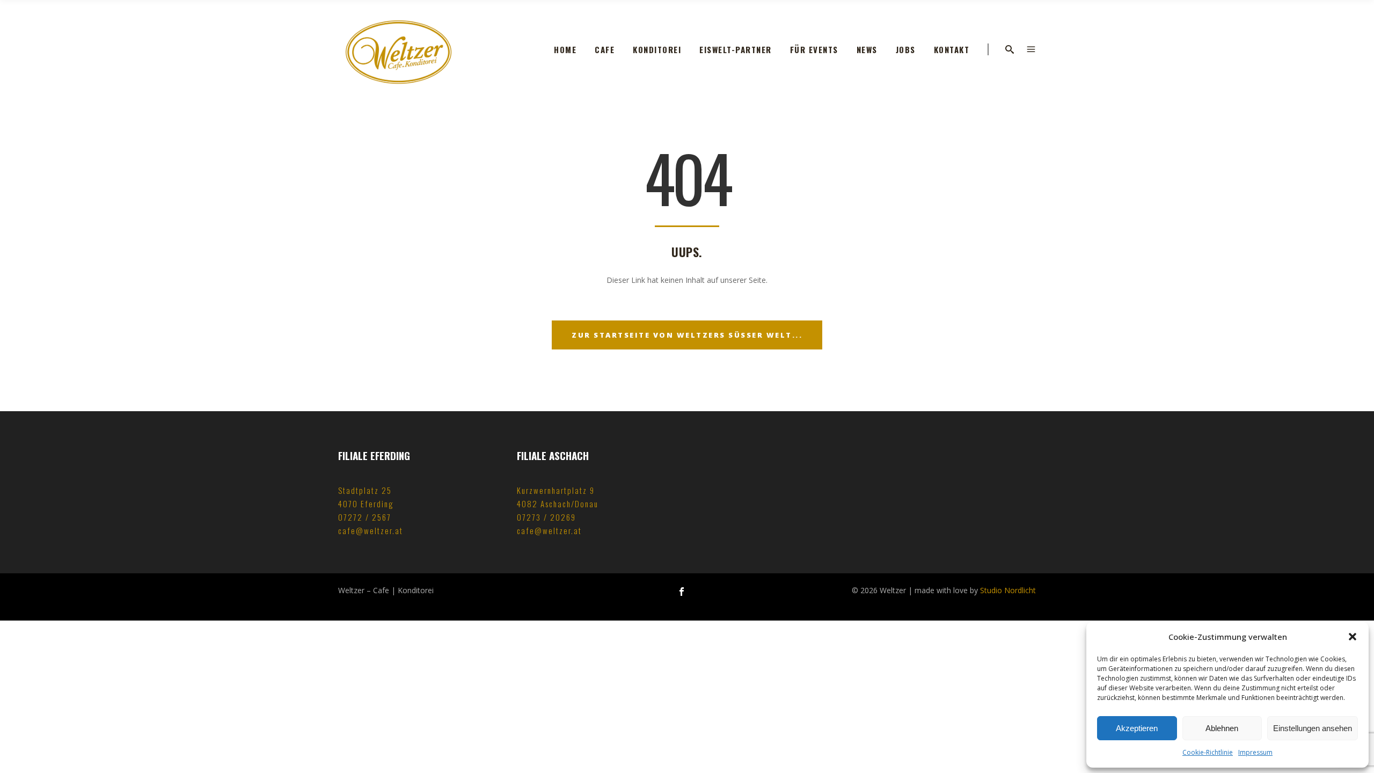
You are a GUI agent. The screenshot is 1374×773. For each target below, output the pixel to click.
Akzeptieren (1137, 728)
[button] (1352, 636)
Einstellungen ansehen (1312, 728)
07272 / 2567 (364, 517)
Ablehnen (1221, 728)
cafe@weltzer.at (370, 530)
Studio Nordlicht (1008, 590)
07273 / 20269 (546, 517)
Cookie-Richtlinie (1207, 752)
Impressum (1255, 752)
